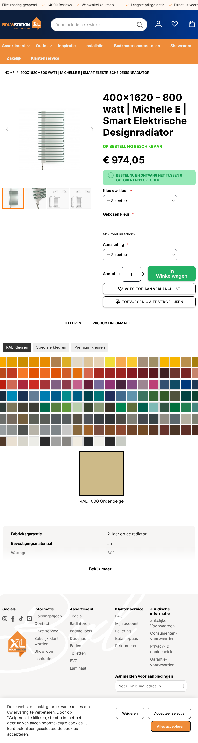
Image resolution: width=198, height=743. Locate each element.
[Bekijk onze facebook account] (13, 618)
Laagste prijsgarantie (143, 5)
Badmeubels (81, 631)
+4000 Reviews (55, 5)
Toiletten (78, 653)
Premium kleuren (89, 347)
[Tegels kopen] (26, 24)
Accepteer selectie (169, 713)
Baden (75, 645)
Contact (42, 623)
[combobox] (99, 24)
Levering (123, 631)
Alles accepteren (170, 726)
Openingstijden (48, 616)
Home (9, 73)
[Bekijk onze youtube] (29, 618)
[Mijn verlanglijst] (174, 25)
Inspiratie (43, 658)
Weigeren (130, 713)
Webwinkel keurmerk (94, 5)
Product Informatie (112, 323)
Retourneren (126, 645)
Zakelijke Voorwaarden (162, 623)
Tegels (76, 616)
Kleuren (73, 323)
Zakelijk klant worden (47, 641)
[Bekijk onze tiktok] (21, 618)
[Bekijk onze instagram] (4, 618)
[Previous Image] (7, 129)
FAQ (118, 616)
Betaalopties (126, 638)
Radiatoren (80, 623)
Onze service (46, 631)
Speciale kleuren (51, 347)
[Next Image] (92, 129)
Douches (78, 638)
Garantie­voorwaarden (162, 662)
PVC (74, 660)
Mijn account (127, 623)
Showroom (44, 651)
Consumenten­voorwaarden (163, 636)
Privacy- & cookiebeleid (162, 649)
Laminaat (78, 668)
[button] (158, 25)
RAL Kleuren (17, 347)
